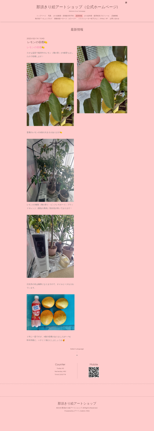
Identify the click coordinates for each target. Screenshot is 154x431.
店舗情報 (114, 16)
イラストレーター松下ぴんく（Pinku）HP (93, 18)
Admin (82, 411)
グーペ (76, 411)
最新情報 (79, 16)
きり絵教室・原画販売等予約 (63, 16)
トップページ (41, 16)
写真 (49, 16)
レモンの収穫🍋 (37, 42)
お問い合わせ (114, 18)
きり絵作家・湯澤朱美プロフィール (96, 16)
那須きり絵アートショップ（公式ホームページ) (77, 7)
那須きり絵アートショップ (77, 403)
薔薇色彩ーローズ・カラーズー (65, 18)
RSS (88, 411)
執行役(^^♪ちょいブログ (43, 18)
